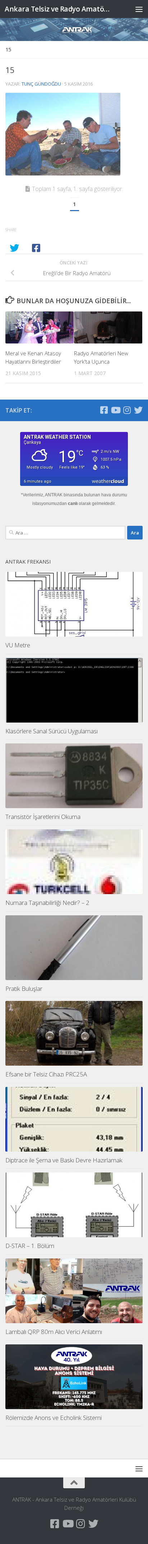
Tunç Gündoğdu (41, 84)
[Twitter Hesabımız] (138, 410)
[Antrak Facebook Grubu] (104, 410)
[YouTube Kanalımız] (115, 410)
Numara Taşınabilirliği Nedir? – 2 (47, 902)
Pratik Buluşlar (23, 988)
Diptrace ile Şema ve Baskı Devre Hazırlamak (63, 1160)
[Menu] (139, 9)
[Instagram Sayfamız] (126, 410)
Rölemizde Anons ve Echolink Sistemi (53, 1417)
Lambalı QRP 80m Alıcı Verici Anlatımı (53, 1331)
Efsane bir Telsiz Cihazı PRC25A (46, 1074)
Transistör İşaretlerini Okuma (42, 816)
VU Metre (17, 645)
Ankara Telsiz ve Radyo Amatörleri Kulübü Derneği (58, 9)
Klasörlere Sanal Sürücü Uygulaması (51, 731)
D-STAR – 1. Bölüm (29, 1246)
